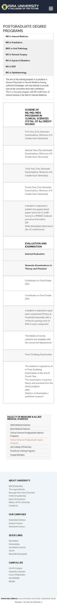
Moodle (12, 581)
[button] (28, 37)
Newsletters (14, 541)
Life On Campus (15, 568)
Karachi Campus (16, 523)
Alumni (12, 551)
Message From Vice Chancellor (22, 493)
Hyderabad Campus (17, 520)
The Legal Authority (17, 489)
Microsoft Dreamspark (18, 554)
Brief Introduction (16, 486)
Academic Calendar (17, 572)
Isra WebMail (14, 578)
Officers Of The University (19, 502)
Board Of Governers (17, 499)
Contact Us (13, 506)
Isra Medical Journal (17, 547)
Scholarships (14, 544)
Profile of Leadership (17, 496)
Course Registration (17, 575)
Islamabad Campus (17, 527)
